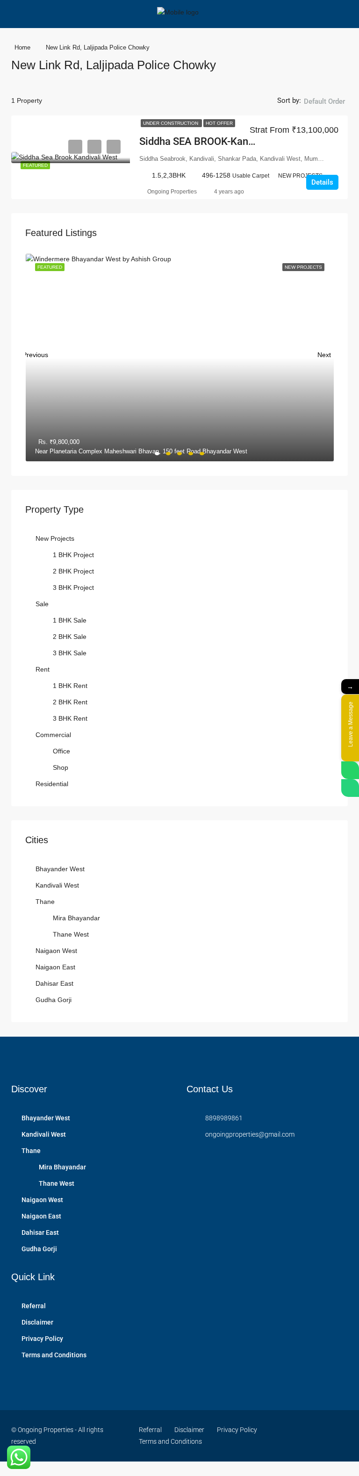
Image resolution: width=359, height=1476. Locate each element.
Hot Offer (219, 123)
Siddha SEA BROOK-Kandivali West (218, 141)
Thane (45, 901)
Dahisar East (54, 983)
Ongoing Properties (172, 191)
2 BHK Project (73, 571)
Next (324, 352)
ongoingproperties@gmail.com (249, 1134)
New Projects (55, 538)
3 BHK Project (73, 587)
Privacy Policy (42, 1338)
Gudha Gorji (54, 999)
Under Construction (171, 123)
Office (61, 751)
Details (322, 182)
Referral (34, 1306)
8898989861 (224, 1118)
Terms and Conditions (54, 1355)
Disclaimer (37, 1322)
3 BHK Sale (69, 653)
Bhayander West (60, 869)
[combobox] (324, 111)
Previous (35, 352)
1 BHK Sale (69, 620)
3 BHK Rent (70, 718)
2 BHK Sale (69, 636)
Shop (60, 767)
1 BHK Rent (70, 685)
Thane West (71, 934)
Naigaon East (55, 967)
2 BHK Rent (70, 702)
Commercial (53, 734)
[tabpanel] (180, 357)
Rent (43, 669)
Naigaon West (56, 950)
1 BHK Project (73, 555)
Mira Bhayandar (76, 918)
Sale (42, 604)
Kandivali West (57, 885)
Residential (52, 784)
